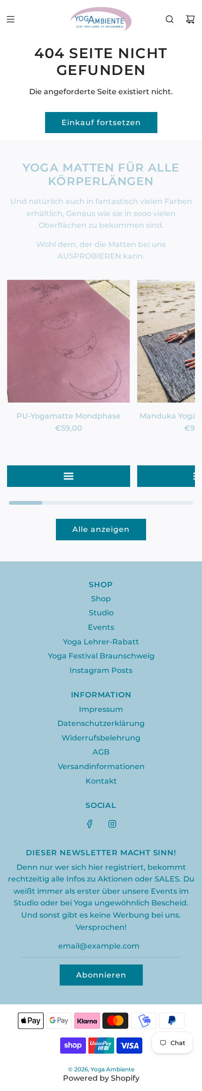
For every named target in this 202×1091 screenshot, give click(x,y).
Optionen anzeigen (68, 475)
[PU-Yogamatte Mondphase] (68, 341)
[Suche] (169, 19)
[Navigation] (10, 19)
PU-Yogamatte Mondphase (68, 415)
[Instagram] (112, 824)
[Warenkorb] (190, 19)
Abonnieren (101, 975)
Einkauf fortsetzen (101, 122)
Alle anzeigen (101, 529)
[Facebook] (89, 824)
